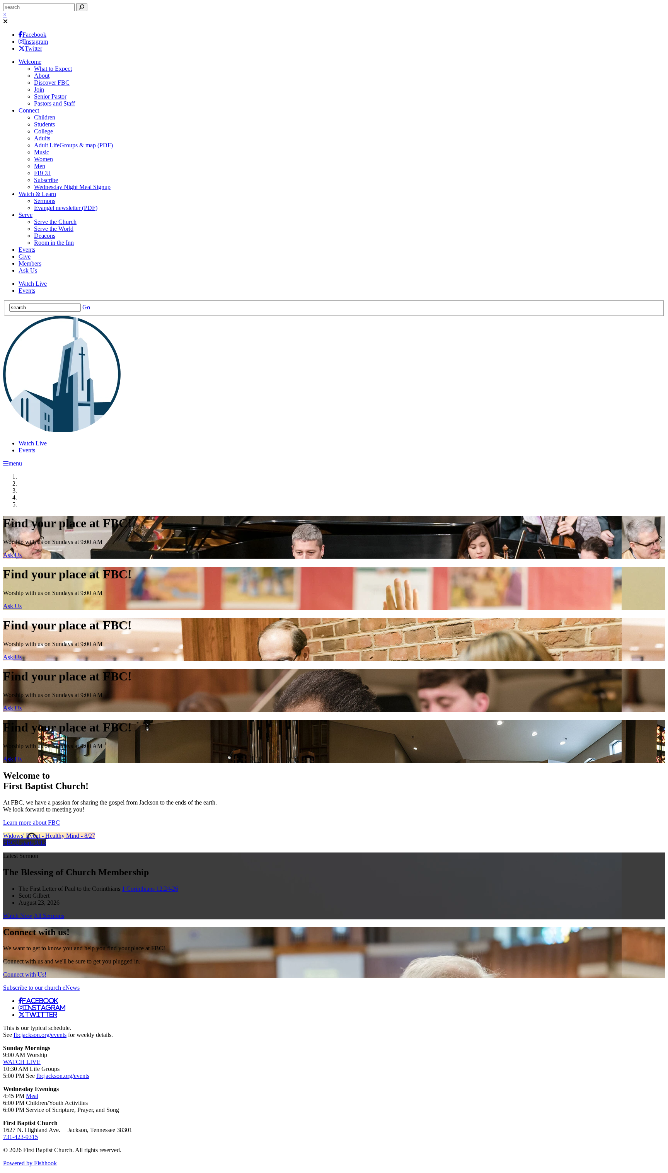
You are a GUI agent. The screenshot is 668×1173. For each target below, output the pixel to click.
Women (43, 159)
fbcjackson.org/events (40, 1034)
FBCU (42, 173)
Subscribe (46, 180)
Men (39, 166)
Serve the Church (55, 221)
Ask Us (28, 270)
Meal (32, 1096)
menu (15, 463)
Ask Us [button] (12, 555)
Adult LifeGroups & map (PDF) (73, 145)
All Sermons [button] (49, 915)
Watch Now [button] (17, 915)
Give (25, 256)
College (43, 131)
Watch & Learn (37, 194)
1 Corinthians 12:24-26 (150, 888)
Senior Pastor (50, 96)
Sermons (44, 201)
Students (44, 124)
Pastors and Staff (54, 103)
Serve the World (53, 228)
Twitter (33, 48)
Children (44, 117)
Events (27, 249)
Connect (29, 110)
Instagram (36, 41)
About (41, 75)
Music (41, 152)
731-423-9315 (20, 1137)
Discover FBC (52, 82)
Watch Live (33, 283)
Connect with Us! (24, 974)
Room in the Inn (54, 242)
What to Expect (53, 68)
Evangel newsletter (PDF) (65, 208)
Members (30, 263)
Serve (25, 214)
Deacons (44, 235)
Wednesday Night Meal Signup (72, 187)
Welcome (30, 61)
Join (39, 89)
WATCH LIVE (22, 1062)
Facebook (34, 34)
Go (86, 307)
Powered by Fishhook (30, 1163)
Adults (42, 138)
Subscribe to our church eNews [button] (41, 987)
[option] (334, 537)
